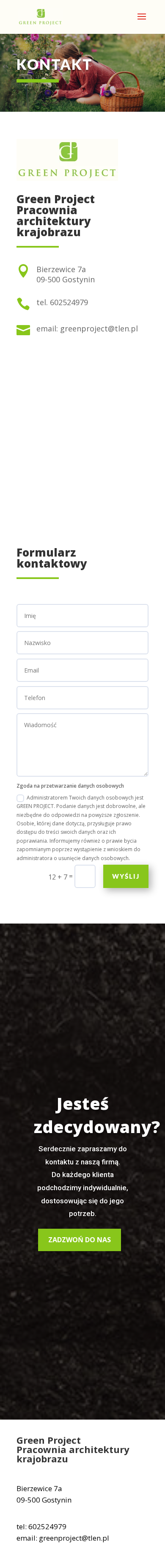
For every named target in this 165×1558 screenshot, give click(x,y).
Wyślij (126, 876)
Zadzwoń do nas (79, 1239)
